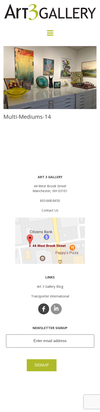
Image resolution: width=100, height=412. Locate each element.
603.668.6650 (50, 200)
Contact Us (50, 210)
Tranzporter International (50, 296)
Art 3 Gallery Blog (50, 286)
